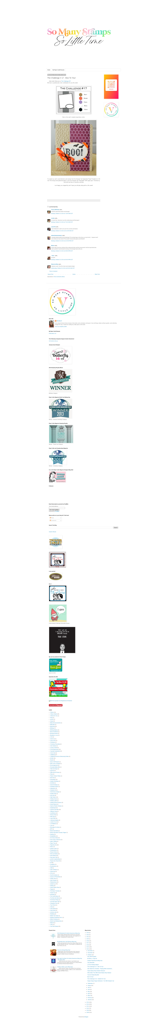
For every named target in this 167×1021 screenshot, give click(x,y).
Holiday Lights (53, 800)
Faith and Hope (53, 768)
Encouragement (54, 765)
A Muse (52, 712)
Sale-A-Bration (53, 869)
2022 (87, 934)
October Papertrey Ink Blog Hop (94, 960)
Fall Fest (52, 770)
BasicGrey (52, 726)
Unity (51, 907)
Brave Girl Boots (54, 731)
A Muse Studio (53, 714)
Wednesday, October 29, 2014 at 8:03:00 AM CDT (63, 268)
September (90, 983)
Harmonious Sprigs (54, 791)
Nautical (52, 834)
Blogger (86, 1016)
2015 (87, 947)
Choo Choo (53, 740)
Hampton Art (53, 790)
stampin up (52, 884)
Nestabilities (53, 836)
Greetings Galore (54, 786)
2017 (87, 942)
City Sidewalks (90, 962)
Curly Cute (52, 753)
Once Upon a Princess (55, 839)
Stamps (52, 885)
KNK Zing (52, 816)
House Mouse (53, 804)
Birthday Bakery (54, 730)
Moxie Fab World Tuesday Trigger (58, 832)
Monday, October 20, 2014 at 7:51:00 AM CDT (62, 222)
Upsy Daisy (53, 910)
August (89, 985)
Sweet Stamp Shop (54, 887)
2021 (87, 936)
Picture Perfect (53, 852)
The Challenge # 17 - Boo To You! (95, 966)
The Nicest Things (54, 899)
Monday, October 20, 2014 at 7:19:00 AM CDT (62, 213)
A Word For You (53, 715)
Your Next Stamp (54, 926)
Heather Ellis (53, 793)
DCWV (51, 758)
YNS (51, 924)
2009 (87, 1010)
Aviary (51, 721)
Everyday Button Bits (55, 767)
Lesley (53, 218)
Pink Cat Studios (54, 853)
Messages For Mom (54, 827)
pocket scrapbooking (55, 859)
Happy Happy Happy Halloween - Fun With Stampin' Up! (100, 981)
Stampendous (53, 882)
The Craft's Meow (54, 896)
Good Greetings (54, 784)
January (90, 999)
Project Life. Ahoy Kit (55, 861)
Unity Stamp (53, 908)
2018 (87, 940)
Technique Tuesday (54, 891)
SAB (51, 868)
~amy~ (53, 255)
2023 (87, 932)
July (89, 987)
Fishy (51, 774)
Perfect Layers (53, 848)
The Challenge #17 (66, 81)
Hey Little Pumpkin (91, 956)
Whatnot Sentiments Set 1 (56, 917)
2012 (87, 1004)
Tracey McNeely (55, 209)
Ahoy (51, 717)
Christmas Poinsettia (55, 744)
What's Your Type (54, 915)
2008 (87, 1012)
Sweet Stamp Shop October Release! (96, 970)
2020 (87, 938)
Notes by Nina (54, 264)
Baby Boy (52, 724)
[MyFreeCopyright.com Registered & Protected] (60, 700)
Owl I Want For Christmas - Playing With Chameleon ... (100, 968)
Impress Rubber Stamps (56, 806)
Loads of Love (53, 822)
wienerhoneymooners (56, 235)
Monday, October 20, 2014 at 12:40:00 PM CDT (62, 240)
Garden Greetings (54, 781)
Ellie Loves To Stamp (55, 763)
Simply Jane (53, 878)
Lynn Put (53, 226)
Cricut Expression (54, 749)
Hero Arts (52, 795)
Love (51, 825)
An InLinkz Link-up (53, 341)
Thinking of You (53, 903)
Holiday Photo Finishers (55, 802)
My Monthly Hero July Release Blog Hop (66, 941)
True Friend (53, 905)
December (90, 950)
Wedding (52, 914)
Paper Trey (52, 843)
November (90, 952)
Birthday (52, 728)
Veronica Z (59, 320)
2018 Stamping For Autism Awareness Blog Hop (68, 933)
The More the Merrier (55, 898)
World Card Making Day (55, 921)
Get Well (52, 783)
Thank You (52, 892)
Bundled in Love (54, 735)
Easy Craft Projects (54, 761)
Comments (53, 520)
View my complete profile (61, 326)
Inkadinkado (53, 807)
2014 (87, 949)
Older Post (97, 274)
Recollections (53, 866)
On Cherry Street (54, 837)
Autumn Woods (52, 531)
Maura (52, 245)
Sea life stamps (53, 875)
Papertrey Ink (53, 845)
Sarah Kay (52, 871)
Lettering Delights (54, 820)
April (89, 993)
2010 (87, 1008)
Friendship (52, 779)
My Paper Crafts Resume (58, 70)
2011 (87, 1006)
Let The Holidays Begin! (93, 964)
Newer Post (50, 274)
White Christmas (54, 919)
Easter (51, 760)
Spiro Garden (53, 880)
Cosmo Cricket (53, 747)
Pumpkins (52, 864)
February (90, 997)
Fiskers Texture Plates (55, 776)
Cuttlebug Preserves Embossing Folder (59, 756)
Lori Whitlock (53, 823)
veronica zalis (53, 912)
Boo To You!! (90, 976)
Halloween (52, 788)
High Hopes (53, 797)
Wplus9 (52, 922)
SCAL (51, 873)
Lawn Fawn (53, 818)
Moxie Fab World (54, 830)
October (90, 954)
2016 (87, 945)
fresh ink (52, 777)
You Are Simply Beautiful (93, 974)
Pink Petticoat (53, 855)
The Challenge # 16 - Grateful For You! (96, 978)
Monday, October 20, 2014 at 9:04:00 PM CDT (62, 259)
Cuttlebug (52, 754)
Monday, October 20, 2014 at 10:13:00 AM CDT (62, 230)
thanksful (52, 894)
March (89, 995)
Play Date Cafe (53, 857)
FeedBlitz (57, 511)
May (89, 991)
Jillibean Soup (53, 811)
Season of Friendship (55, 876)
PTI (51, 862)
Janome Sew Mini (54, 809)
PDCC (51, 846)
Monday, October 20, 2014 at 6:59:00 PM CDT (62, 251)
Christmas (52, 742)
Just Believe (53, 813)
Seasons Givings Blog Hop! (63, 950)
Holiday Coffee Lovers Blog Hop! (65, 966)
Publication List (52, 333)
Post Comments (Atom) (59, 276)
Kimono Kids (53, 814)
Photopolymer (53, 850)
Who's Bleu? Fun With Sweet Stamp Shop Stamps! (99, 972)
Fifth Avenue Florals (54, 772)
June (89, 989)
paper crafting (53, 841)
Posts (52, 517)
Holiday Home (53, 799)
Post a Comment (53, 271)
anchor (51, 719)
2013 (87, 1002)
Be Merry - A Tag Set (92, 958)
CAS (51, 737)
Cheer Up (52, 738)
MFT (51, 829)
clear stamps (53, 745)
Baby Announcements (55, 722)
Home (48, 70)
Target (51, 889)
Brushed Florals (54, 733)
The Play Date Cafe (54, 901)
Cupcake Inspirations (55, 751)
